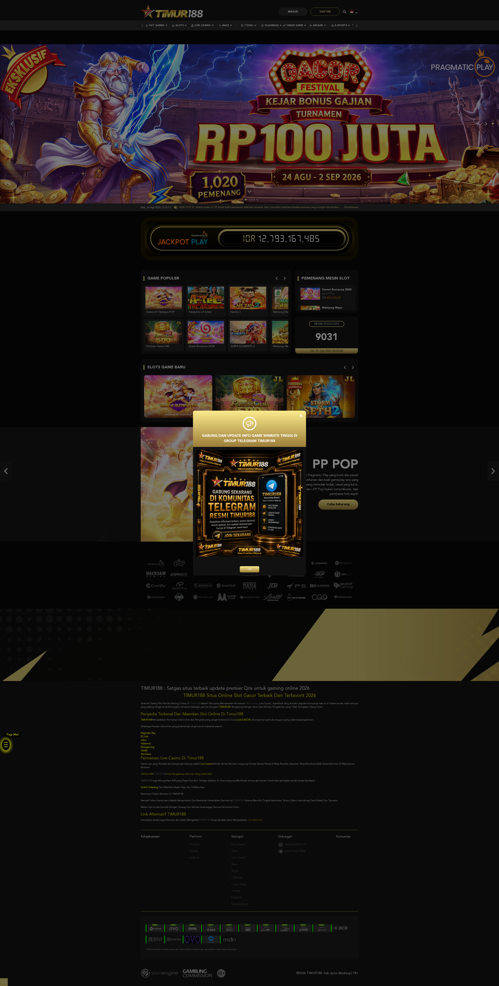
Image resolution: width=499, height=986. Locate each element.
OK (249, 569)
